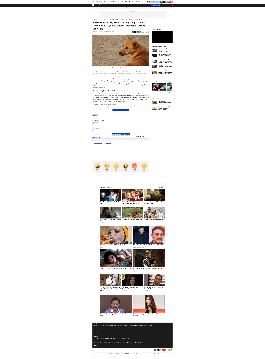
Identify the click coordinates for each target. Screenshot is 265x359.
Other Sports (120, 334)
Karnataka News (125, 325)
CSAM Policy (127, 353)
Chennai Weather (108, 346)
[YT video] (169, 2)
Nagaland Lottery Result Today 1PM (119, 7)
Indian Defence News (140, 325)
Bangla (125, 1)
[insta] (171, 2)
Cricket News (102, 334)
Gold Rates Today (166, 7)
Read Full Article (120, 110)
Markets (128, 5)
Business (123, 5)
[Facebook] (161, 2)
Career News (121, 338)
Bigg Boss (110, 329)
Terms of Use (115, 353)
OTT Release (105, 329)
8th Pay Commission (122, 342)
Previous (169, 8)
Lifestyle (147, 5)
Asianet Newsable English (108, 31)
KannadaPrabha (112, 1)
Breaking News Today (97, 325)
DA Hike (115, 342)
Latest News (108, 5)
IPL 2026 (164, 5)
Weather (95, 346)
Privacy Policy (121, 353)
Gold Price (111, 342)
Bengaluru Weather (117, 346)
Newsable (101, 1)
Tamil (122, 1)
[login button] (171, 5)
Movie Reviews (116, 329)
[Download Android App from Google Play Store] (169, 350)
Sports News (96, 334)
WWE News (114, 334)
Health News (111, 338)
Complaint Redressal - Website (137, 353)
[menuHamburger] (172, 5)
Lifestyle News (96, 338)
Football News (109, 334)
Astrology (116, 338)
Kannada (106, 1)
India (114, 5)
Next (171, 8)
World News (119, 325)
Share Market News (104, 342)
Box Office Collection (124, 329)
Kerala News (132, 325)
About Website (108, 353)
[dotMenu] (168, 5)
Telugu (118, 1)
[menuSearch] (174, 5)
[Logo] (98, 5)
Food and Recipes (104, 338)
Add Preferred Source (152, 1)
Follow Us (147, 32)
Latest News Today (107, 325)
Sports (133, 5)
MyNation (138, 1)
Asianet (97, 350)
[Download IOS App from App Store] (171, 350)
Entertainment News (97, 329)
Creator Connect (156, 5)
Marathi (133, 1)
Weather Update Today (156, 7)
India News (113, 325)
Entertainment (140, 5)
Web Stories (127, 338)
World (117, 5)
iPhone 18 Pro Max (131, 7)
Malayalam (95, 1)
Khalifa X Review (139, 7)
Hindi (129, 1)
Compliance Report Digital (150, 353)
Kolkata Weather (147, 7)
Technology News (130, 342)
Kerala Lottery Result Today (104, 7)
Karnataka (96, 82)
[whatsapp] (166, 2)
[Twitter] (164, 2)
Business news (96, 342)
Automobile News (139, 342)
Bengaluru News (148, 325)
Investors (158, 353)
